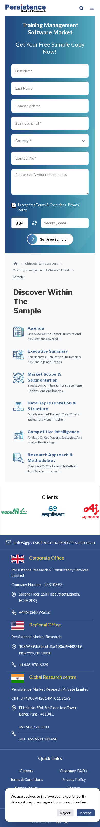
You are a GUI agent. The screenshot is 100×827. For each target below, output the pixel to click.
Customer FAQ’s (73, 770)
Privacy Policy (73, 779)
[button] (78, 140)
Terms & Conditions (51, 205)
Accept (86, 813)
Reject (65, 813)
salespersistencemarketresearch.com (54, 542)
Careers (26, 770)
